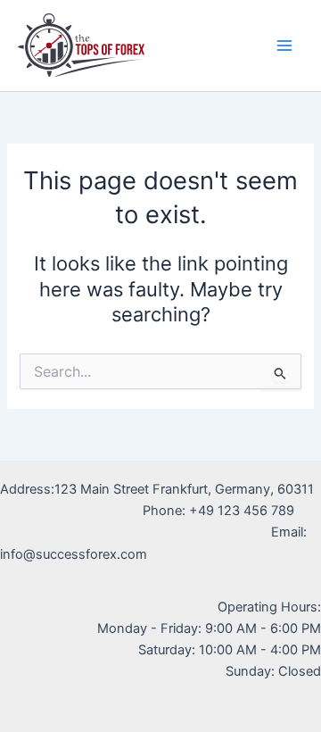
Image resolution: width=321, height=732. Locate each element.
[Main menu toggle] (284, 45)
